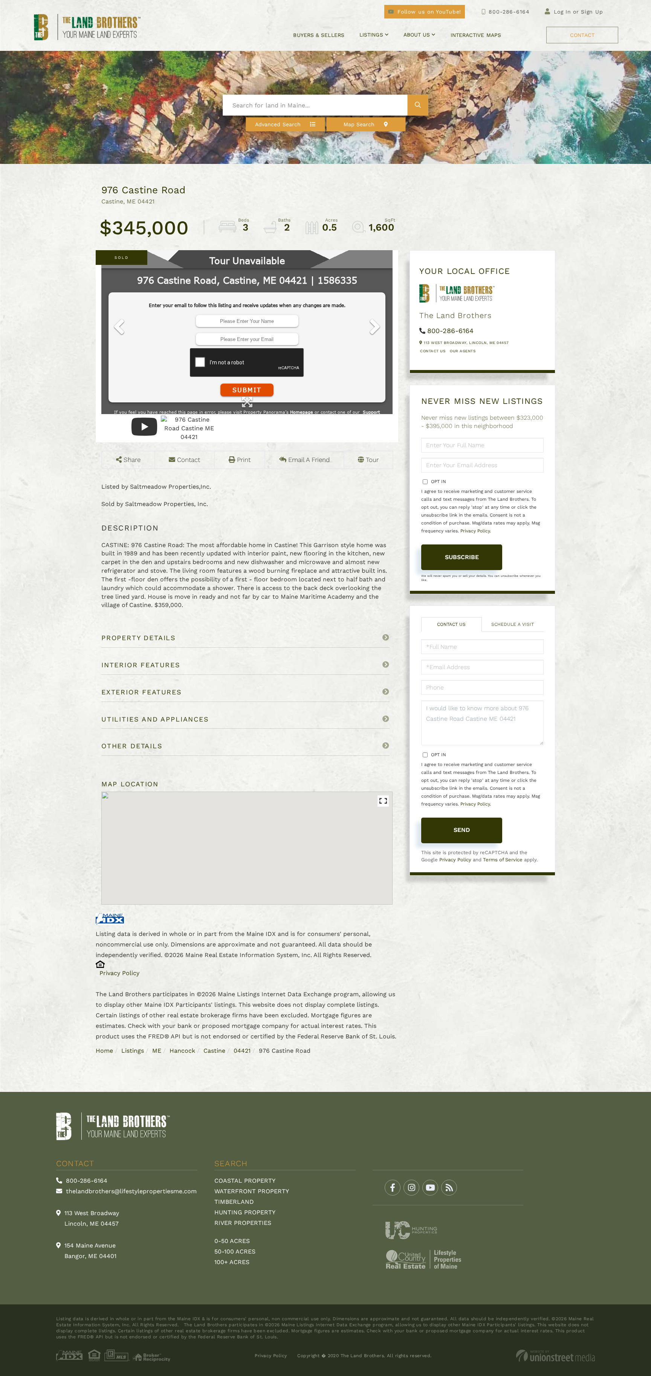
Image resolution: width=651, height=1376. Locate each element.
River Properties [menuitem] (242, 1222)
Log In (562, 12)
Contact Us (432, 351)
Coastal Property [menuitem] (244, 1180)
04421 (242, 1050)
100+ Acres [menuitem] (231, 1262)
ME (156, 1050)
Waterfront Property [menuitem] (251, 1191)
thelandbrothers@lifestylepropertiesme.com (130, 1191)
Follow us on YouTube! (429, 12)
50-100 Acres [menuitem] (234, 1251)
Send (462, 829)
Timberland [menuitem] (234, 1201)
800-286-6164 (509, 12)
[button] (418, 105)
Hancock (182, 1050)
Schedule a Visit (512, 624)
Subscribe (462, 557)
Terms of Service (503, 859)
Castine (214, 1050)
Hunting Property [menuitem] (244, 1212)
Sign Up (592, 12)
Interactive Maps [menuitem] (476, 35)
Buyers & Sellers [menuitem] (318, 35)
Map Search (359, 124)
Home (104, 1050)
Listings (132, 1050)
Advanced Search (278, 124)
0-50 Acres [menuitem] (232, 1241)
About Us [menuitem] (416, 35)
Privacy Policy (119, 973)
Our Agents (462, 351)
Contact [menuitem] (582, 35)
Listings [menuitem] (371, 35)
